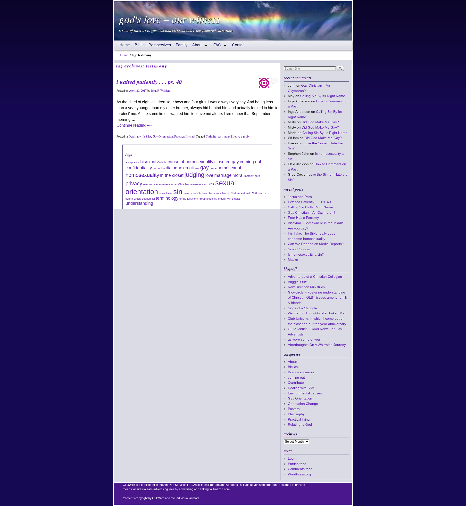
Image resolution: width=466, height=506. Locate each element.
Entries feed (297, 464)
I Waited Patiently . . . (309, 202)
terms (182, 198)
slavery (187, 193)
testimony (224, 136)
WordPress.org (299, 474)
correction (159, 168)
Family (181, 45)
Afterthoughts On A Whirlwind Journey (317, 345)
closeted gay (226, 161)
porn (257, 175)
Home (124, 45)
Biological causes (301, 372)
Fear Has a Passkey (303, 218)
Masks (293, 259)
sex (211, 183)
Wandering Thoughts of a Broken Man (317, 313)
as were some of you (304, 339)
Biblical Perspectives (153, 45)
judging (194, 174)
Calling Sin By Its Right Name (322, 96)
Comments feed (300, 469)
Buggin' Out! (297, 282)
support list (148, 198)
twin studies (234, 198)
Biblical (293, 367)
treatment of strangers (213, 198)
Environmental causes (305, 393)
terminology (167, 198)
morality (249, 175)
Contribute (296, 382)
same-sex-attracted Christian (171, 184)
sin (177, 192)
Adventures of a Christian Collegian (315, 276)
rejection (148, 184)
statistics (263, 193)
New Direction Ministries (306, 287)
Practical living (184, 136)
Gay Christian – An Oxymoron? (311, 212)
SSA (254, 193)
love (209, 175)
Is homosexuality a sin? (306, 254)
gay (204, 167)
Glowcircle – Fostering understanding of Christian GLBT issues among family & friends (318, 297)
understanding (139, 203)
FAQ (216, 46)
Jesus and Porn (300, 197)
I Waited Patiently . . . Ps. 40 (149, 82)
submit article (133, 198)
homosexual (229, 167)
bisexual (148, 161)
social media (223, 193)
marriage (223, 175)
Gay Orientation (163, 136)
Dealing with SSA (140, 136)
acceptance (132, 162)
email (188, 167)
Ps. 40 (326, 202)
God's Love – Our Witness (169, 19)
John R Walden (160, 91)
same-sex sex (198, 184)
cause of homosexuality (190, 161)
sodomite (246, 193)
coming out (250, 161)
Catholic (211, 136)
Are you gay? (298, 228)
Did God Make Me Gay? (320, 122)
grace (213, 168)
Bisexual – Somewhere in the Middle (316, 223)
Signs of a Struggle (302, 308)
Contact (238, 45)
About (196, 46)
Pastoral (294, 409)
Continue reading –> (134, 125)
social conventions (204, 193)
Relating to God (300, 424)
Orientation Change (303, 404)
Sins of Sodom (299, 249)
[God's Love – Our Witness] (233, 21)
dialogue (174, 167)
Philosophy (296, 414)
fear (197, 168)
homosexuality (142, 175)
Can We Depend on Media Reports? (316, 244)
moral (238, 175)
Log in (292, 458)
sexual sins (165, 193)
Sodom (235, 193)
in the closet (171, 175)
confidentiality (138, 167)
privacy (133, 183)
